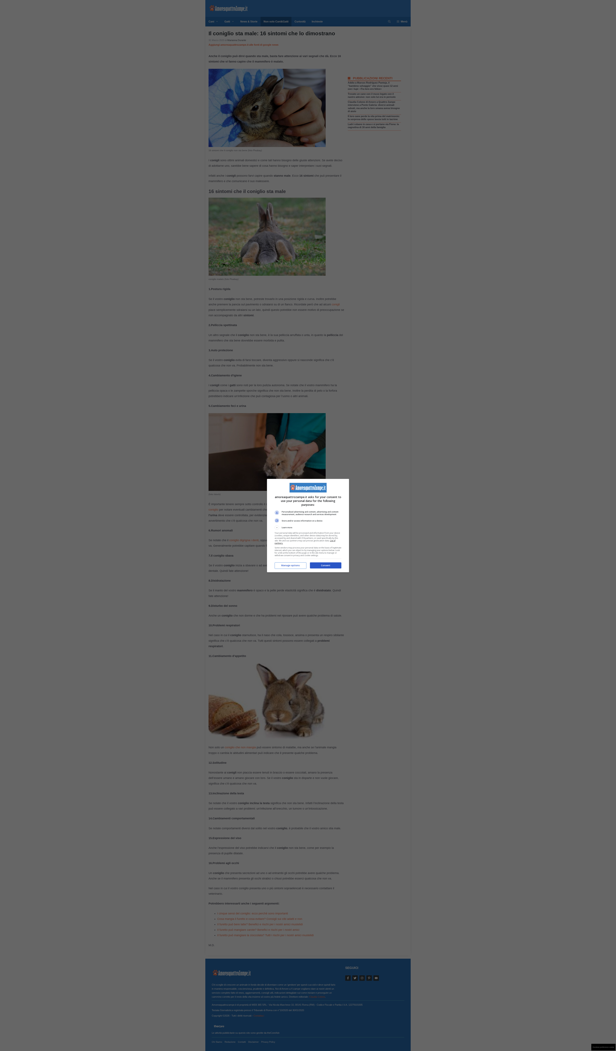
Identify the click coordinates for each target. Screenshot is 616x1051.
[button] (308, 527)
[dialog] (308, 525)
